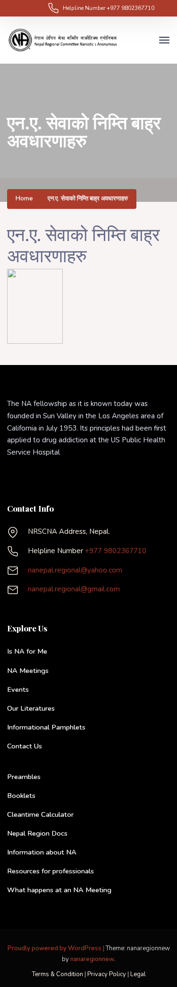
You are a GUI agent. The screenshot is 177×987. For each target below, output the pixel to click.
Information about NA (41, 852)
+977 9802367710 (130, 8)
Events (18, 689)
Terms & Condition (57, 974)
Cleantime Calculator (40, 814)
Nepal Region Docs (37, 833)
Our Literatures (31, 708)
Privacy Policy (106, 974)
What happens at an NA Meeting (59, 890)
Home (24, 199)
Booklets (21, 795)
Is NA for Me (27, 651)
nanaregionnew (92, 959)
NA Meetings (28, 670)
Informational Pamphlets (46, 727)
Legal (138, 974)
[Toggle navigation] (144, 40)
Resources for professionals (50, 871)
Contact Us (24, 746)
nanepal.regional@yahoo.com (75, 570)
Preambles (24, 776)
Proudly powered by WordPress (55, 948)
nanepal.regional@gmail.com (74, 589)
